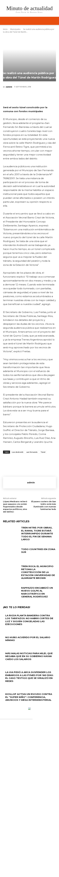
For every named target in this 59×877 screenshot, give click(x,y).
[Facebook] (11, 96)
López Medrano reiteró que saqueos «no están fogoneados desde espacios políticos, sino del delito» (15, 506)
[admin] (15, 482)
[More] (47, 96)
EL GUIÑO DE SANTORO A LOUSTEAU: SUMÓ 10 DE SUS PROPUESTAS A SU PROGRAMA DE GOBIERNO (29, 813)
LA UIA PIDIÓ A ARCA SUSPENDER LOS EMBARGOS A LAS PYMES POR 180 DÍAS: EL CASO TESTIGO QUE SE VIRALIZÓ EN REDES (29, 676)
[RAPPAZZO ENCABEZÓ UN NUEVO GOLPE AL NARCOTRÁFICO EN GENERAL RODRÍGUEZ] (11, 592)
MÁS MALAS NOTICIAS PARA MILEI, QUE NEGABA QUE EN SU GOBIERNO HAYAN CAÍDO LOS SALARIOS (29, 656)
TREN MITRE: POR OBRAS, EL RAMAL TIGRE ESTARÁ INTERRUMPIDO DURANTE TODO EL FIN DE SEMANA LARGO (37, 533)
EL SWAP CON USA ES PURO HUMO (27, 800)
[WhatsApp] (38, 96)
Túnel (43, 452)
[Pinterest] (29, 96)
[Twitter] (20, 96)
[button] (55, 21)
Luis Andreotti (17, 452)
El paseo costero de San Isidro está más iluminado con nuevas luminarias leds (43, 505)
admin (9, 87)
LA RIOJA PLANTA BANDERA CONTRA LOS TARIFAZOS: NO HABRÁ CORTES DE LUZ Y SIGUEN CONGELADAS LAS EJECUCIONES (29, 620)
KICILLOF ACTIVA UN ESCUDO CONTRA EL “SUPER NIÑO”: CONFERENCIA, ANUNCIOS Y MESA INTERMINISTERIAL (28, 697)
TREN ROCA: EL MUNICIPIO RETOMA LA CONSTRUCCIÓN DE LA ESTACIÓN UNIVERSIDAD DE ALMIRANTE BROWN (38, 572)
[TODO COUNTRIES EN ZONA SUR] (11, 553)
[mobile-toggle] (5, 21)
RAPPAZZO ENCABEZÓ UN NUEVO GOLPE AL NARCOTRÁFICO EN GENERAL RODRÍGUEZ (37, 592)
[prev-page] (4, 706)
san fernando (32, 452)
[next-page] (5, 706)
